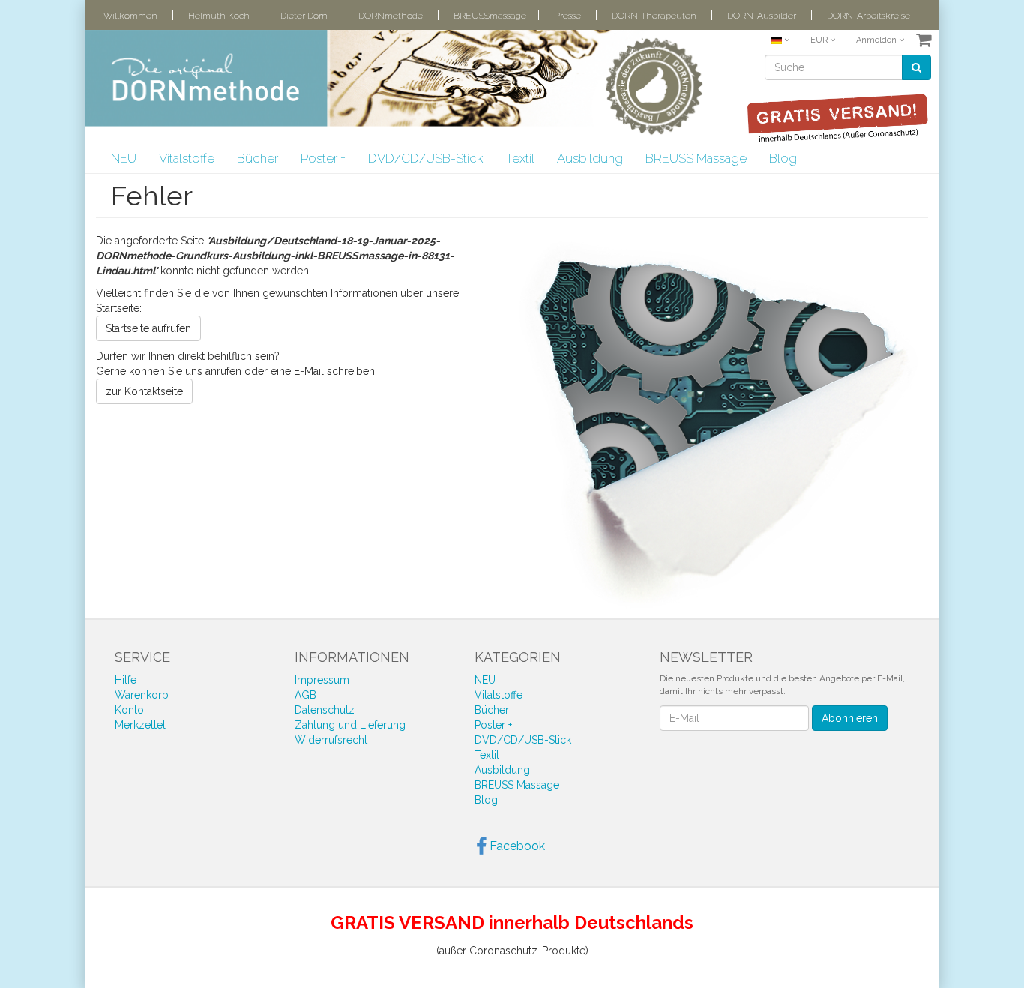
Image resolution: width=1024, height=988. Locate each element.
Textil (519, 158)
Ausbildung (590, 158)
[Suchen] (916, 67)
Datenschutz (325, 710)
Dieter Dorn (304, 15)
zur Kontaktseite (144, 391)
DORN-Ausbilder (761, 15)
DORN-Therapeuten (654, 15)
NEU (123, 158)
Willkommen (130, 15)
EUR (820, 40)
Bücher (257, 158)
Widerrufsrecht (331, 740)
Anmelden (877, 40)
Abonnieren (850, 718)
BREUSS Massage (696, 158)
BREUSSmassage (490, 15)
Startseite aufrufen (148, 328)
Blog (783, 158)
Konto (129, 710)
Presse (567, 15)
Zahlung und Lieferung (350, 725)
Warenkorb (142, 695)
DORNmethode (390, 15)
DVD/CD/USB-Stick (425, 158)
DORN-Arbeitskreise (868, 15)
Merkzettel (140, 725)
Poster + (323, 158)
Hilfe (125, 680)
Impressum (322, 680)
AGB (305, 695)
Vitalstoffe (186, 158)
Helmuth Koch (219, 15)
